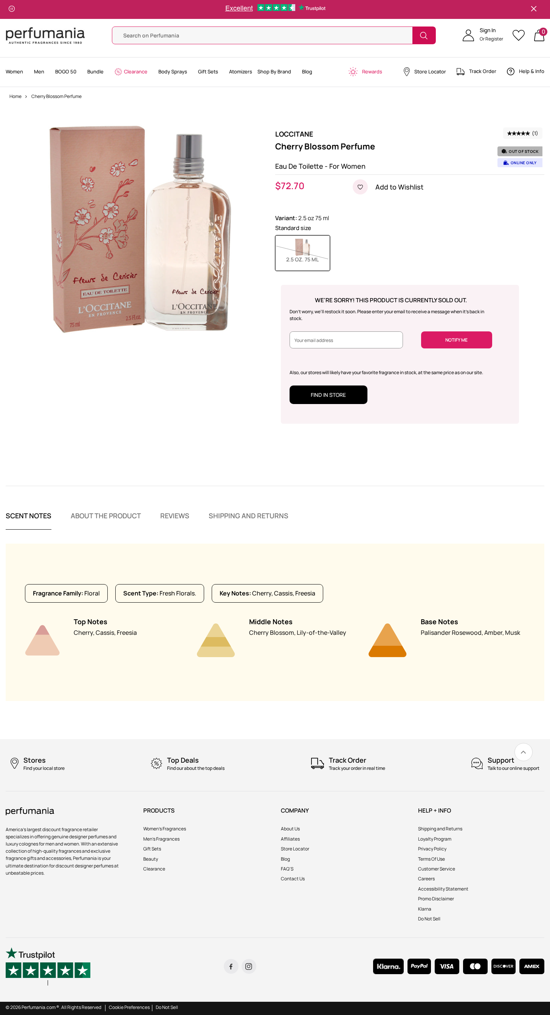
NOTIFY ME (456, 340)
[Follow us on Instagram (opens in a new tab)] (249, 966)
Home (15, 96)
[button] (483, 36)
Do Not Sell (167, 1007)
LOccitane (294, 133)
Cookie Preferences (129, 1007)
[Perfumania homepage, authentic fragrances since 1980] (45, 35)
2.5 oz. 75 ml (308, 259)
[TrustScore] (48, 966)
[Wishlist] (521, 35)
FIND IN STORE (328, 394)
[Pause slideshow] (12, 9)
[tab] (28, 520)
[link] (523, 752)
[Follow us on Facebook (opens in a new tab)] (231, 966)
